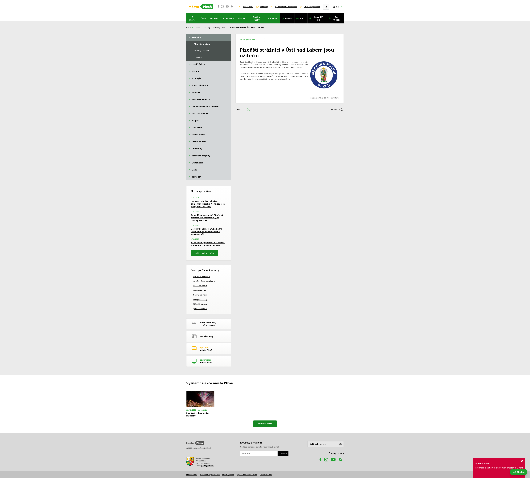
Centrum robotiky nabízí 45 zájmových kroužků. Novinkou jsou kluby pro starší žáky (208, 204)
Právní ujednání (228, 474)
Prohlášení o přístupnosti (210, 474)
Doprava (214, 18)
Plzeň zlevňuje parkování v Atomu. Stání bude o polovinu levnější (208, 244)
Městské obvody (200, 304)
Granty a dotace (200, 295)
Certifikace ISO (266, 474)
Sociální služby (256, 18)
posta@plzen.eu (207, 466)
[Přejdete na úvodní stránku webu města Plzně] (200, 6)
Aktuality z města (219, 27)
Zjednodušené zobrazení (286, 6)
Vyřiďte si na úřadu (201, 276)
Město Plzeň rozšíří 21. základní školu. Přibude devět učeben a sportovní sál (206, 231)
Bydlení (241, 18)
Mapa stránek (191, 474)
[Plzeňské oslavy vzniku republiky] (200, 399)
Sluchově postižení (312, 6)
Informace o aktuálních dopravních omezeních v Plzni (499, 467)
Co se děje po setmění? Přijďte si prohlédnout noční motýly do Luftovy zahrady (207, 218)
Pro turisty (336, 18)
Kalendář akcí (318, 18)
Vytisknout (335, 109)
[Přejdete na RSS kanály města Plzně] (232, 8)
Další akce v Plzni (265, 423)
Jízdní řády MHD (200, 308)
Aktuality (207, 27)
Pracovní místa (199, 290)
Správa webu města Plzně (247, 474)
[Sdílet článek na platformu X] (249, 109)
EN (337, 7)
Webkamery (248, 6)
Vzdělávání (228, 18)
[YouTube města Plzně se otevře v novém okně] (227, 8)
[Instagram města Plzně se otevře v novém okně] (222, 8)
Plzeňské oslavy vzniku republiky (197, 414)
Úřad (203, 18)
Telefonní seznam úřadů (204, 281)
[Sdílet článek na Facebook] (244, 109)
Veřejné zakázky (200, 299)
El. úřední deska (200, 285)
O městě (192, 18)
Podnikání (272, 18)
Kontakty (264, 6)
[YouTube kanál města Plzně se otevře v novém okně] (333, 462)
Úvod (188, 27)
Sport (302, 18)
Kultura (288, 18)
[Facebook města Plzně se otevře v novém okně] (217, 8)
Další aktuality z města (204, 253)
